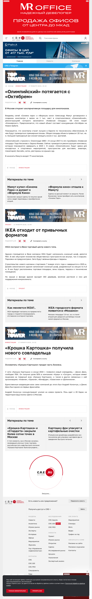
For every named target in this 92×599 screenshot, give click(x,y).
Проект (8, 224)
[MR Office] (46, 17)
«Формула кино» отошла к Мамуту (65, 188)
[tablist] (46, 61)
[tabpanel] (46, 280)
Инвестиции (21, 86)
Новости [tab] (49, 61)
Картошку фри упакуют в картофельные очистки (65, 429)
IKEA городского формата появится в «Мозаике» (65, 309)
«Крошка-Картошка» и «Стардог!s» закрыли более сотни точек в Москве (22, 432)
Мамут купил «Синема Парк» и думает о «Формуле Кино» (22, 189)
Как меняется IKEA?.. (21, 307)
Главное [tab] (20, 61)
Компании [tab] (76, 61)
